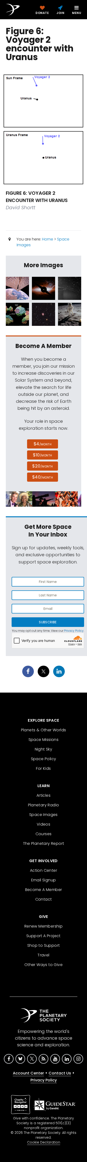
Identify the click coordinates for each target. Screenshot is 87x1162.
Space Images (43, 814)
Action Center (43, 870)
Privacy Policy (74, 631)
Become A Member (43, 889)
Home (47, 239)
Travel (43, 955)
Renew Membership (43, 926)
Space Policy (43, 759)
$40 (42, 477)
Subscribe (48, 622)
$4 (43, 444)
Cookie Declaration (43, 1142)
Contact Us (60, 1073)
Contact (43, 899)
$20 (42, 466)
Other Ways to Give (43, 964)
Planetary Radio (43, 805)
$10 (42, 455)
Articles (43, 795)
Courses (44, 834)
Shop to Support (43, 945)
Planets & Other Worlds (43, 730)
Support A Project (43, 936)
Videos (43, 824)
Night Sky (43, 749)
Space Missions (44, 739)
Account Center (28, 1073)
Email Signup (43, 880)
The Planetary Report (43, 843)
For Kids (43, 768)
